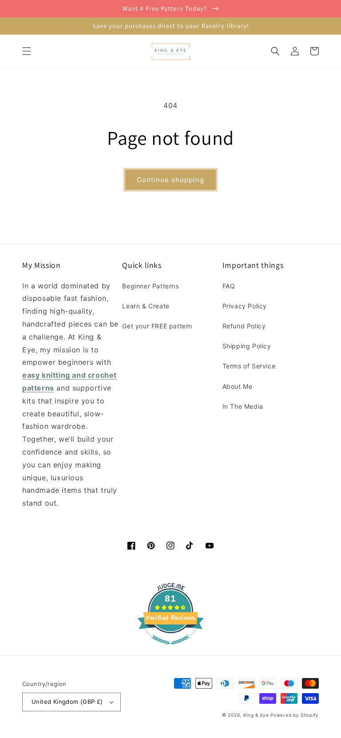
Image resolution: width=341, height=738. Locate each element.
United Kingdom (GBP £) (67, 701)
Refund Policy (244, 326)
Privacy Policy (244, 306)
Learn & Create (145, 306)
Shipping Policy (246, 346)
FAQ (228, 286)
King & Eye (256, 715)
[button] (26, 51)
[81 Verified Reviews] (170, 648)
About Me (237, 386)
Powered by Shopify (294, 715)
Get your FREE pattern (157, 326)
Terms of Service (249, 366)
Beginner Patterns (150, 286)
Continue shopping (170, 180)
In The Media (242, 406)
